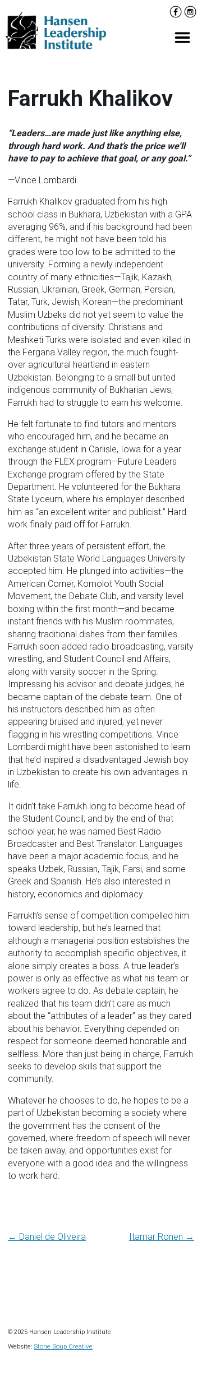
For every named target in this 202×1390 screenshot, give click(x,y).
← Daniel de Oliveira (47, 1236)
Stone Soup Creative (63, 1346)
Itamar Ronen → (161, 1236)
